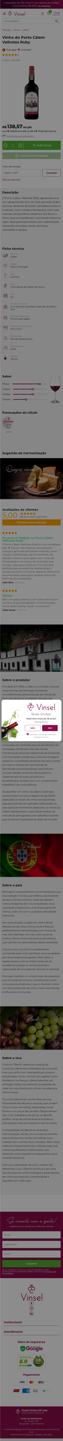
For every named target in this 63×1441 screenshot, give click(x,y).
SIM (50, 728)
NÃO (32, 728)
